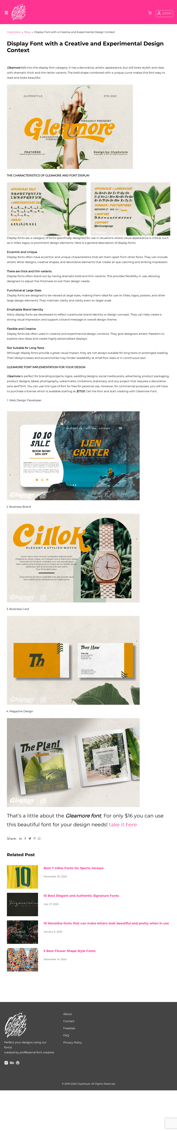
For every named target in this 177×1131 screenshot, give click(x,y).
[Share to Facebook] (25, 838)
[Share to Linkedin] (20, 838)
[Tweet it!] (29, 838)
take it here (123, 824)
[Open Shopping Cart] (150, 13)
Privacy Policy (72, 1042)
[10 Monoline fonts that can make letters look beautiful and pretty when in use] (22, 932)
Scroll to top (174, 1037)
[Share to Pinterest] (34, 838)
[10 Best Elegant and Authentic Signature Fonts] (22, 904)
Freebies (69, 1028)
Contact (68, 1021)
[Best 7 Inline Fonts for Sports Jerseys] (22, 877)
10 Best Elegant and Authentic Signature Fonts (81, 896)
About (67, 1014)
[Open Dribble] (18, 1064)
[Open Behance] (12, 1064)
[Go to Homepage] (18, 20)
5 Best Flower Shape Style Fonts (70, 951)
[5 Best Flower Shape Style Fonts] (22, 959)
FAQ (66, 1035)
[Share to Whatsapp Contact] (39, 838)
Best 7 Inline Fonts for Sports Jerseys (74, 868)
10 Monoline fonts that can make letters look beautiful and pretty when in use (106, 923)
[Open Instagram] (6, 1064)
